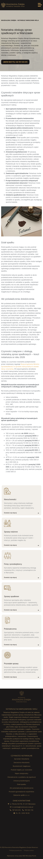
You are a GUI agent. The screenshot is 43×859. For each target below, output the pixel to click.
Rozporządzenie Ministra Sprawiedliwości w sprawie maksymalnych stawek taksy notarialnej (20, 366)
